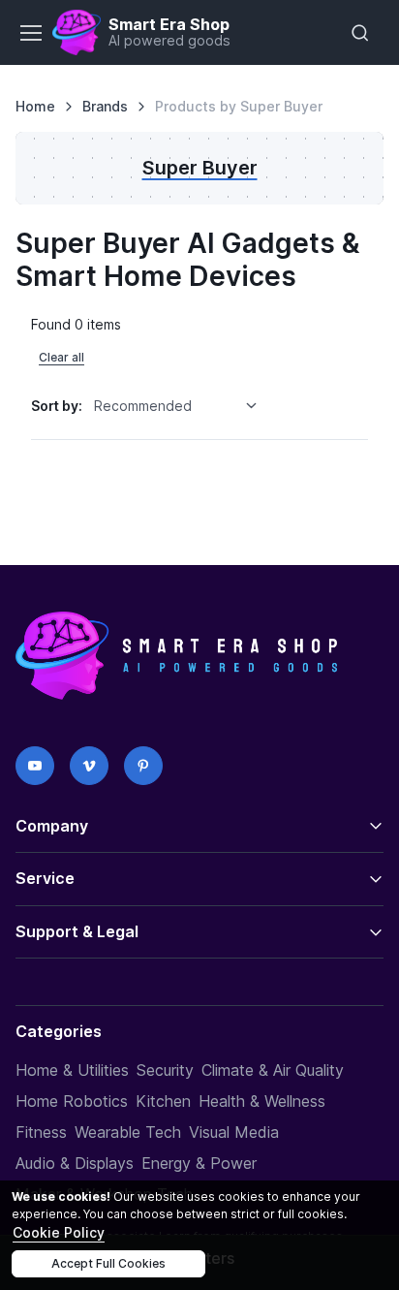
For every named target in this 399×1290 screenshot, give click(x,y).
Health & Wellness (262, 1101)
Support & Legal (76, 931)
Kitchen (163, 1101)
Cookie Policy (59, 1232)
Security (165, 1070)
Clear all (61, 357)
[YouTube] (34, 765)
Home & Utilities (72, 1070)
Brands (105, 106)
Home (35, 106)
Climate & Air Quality (272, 1070)
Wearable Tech (128, 1132)
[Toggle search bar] (360, 33)
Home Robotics (71, 1101)
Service (45, 878)
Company (51, 825)
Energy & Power (199, 1163)
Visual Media (234, 1132)
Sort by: (56, 405)
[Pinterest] (143, 765)
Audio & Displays (74, 1163)
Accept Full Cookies (108, 1263)
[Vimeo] (89, 765)
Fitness (41, 1132)
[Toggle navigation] (30, 33)
